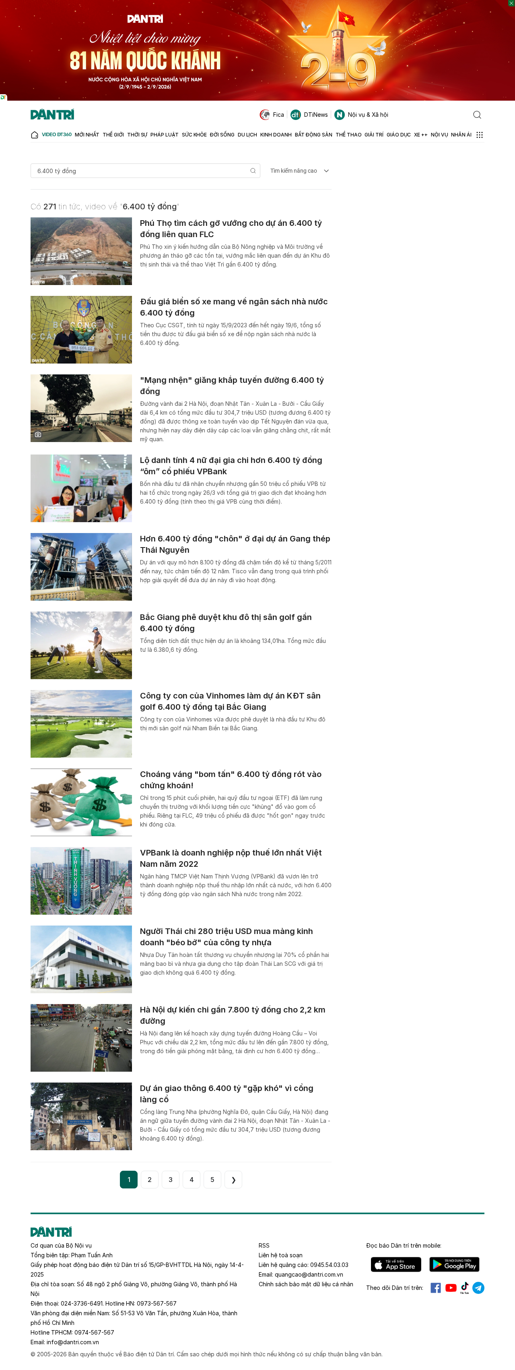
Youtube (451, 1288)
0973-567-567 (157, 1303)
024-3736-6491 (82, 1303)
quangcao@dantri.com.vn (309, 1274)
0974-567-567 (94, 1332)
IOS (396, 1264)
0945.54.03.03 (329, 1264)
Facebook (436, 1288)
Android (454, 1264)
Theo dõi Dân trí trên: (394, 1287)
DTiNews (316, 114)
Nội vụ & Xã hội (368, 114)
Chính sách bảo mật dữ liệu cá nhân (306, 1284)
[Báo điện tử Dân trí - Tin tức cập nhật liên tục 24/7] (52, 114)
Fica (278, 114)
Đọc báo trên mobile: (403, 1245)
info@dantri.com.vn (73, 1342)
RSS (264, 1245)
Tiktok (464, 1288)
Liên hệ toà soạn (281, 1255)
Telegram (478, 1288)
